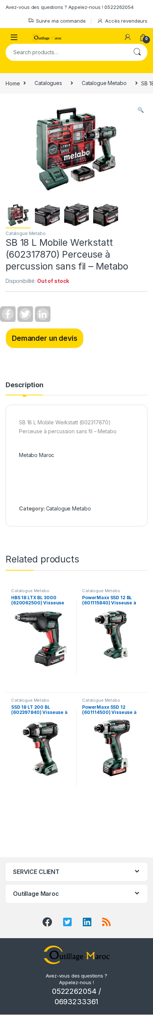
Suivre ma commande (60, 21)
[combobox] (66, 52)
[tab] (24, 388)
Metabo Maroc (36, 455)
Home (13, 83)
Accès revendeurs (126, 21)
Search (137, 52)
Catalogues (48, 83)
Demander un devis (44, 338)
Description (24, 385)
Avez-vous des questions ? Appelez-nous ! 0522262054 (70, 7)
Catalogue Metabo (104, 83)
